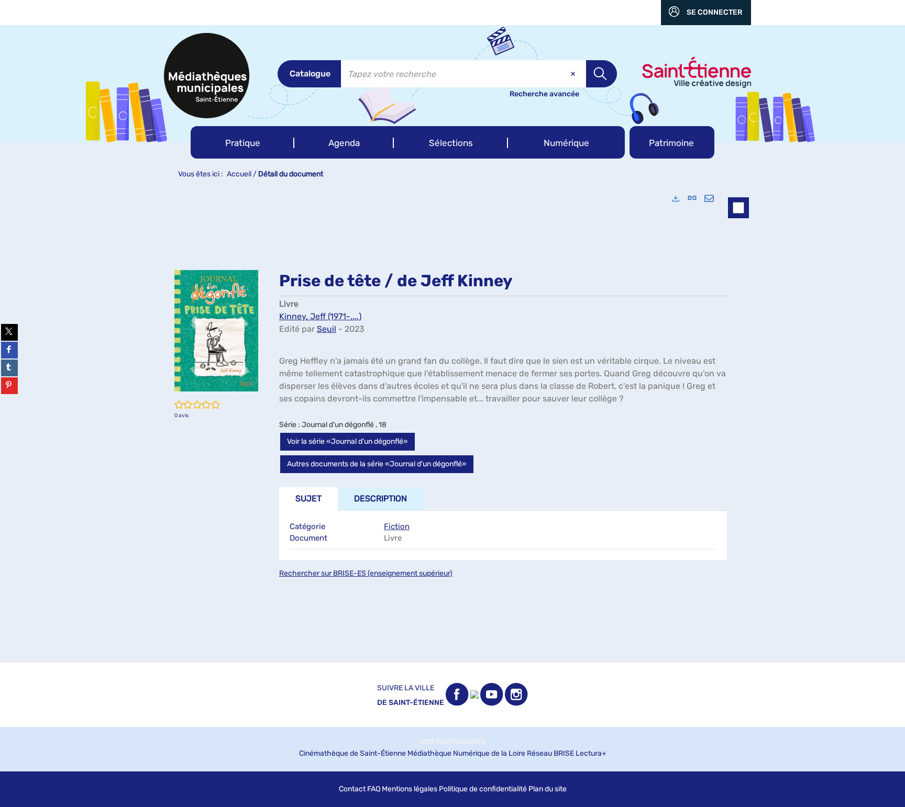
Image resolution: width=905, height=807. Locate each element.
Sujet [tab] (308, 498)
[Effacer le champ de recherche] (574, 73)
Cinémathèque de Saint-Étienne (352, 753)
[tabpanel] (452, 423)
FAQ (373, 788)
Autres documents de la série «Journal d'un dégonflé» (377, 463)
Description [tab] (380, 498)
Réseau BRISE (550, 753)
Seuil (326, 329)
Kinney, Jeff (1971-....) (320, 316)
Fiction (397, 526)
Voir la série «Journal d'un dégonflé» (347, 441)
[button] (242, 142)
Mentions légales (409, 788)
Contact (352, 788)
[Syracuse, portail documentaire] (206, 75)
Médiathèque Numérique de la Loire (466, 753)
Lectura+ (591, 753)
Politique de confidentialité (483, 788)
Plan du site (547, 788)
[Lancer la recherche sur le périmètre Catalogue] (601, 73)
